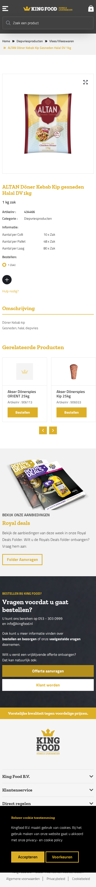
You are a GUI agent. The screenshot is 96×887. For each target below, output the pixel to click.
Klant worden (48, 685)
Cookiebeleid (81, 879)
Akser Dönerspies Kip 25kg (70, 394)
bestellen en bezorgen (19, 639)
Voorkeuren (62, 857)
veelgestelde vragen (65, 639)
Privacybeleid (56, 879)
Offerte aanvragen (48, 671)
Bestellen (22, 412)
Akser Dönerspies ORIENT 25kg (22, 394)
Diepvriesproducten (30, 41)
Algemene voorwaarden (23, 879)
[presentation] (43, 430)
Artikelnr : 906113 (20, 402)
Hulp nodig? (10, 291)
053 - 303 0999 (50, 618)
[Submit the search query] (8, 23)
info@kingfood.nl (20, 623)
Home (6, 41)
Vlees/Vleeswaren (61, 41)
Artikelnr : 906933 (68, 402)
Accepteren (28, 857)
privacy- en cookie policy (44, 840)
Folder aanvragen (22, 559)
